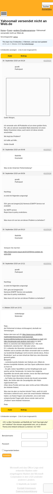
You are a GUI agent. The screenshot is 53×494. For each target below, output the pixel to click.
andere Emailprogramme (24, 30)
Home (3, 30)
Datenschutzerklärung (26, 491)
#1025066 (47, 308)
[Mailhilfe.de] (15, 7)
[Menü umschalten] (4, 13)
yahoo (15, 37)
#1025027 (47, 150)
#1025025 (47, 61)
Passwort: (5, 444)
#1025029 (47, 230)
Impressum (30, 488)
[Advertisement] (28, 96)
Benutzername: (7, 436)
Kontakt (21, 488)
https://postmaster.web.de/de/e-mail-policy (19, 341)
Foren (9, 30)
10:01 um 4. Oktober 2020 (12, 44)
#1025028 (47, 173)
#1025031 (47, 264)
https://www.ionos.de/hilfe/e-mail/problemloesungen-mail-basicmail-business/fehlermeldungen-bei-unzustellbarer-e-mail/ (23, 337)
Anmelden (47, 9)
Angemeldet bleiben (11, 450)
